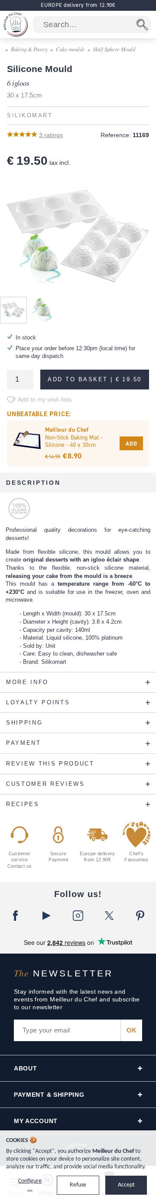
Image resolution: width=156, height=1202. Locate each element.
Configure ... (30, 1185)
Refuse (78, 1185)
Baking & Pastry (29, 49)
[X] (109, 915)
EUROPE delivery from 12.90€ (78, 5)
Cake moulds (70, 49)
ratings (51, 135)
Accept (126, 1185)
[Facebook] (15, 915)
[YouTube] (46, 915)
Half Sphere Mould (114, 49)
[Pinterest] (140, 915)
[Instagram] (78, 915)
